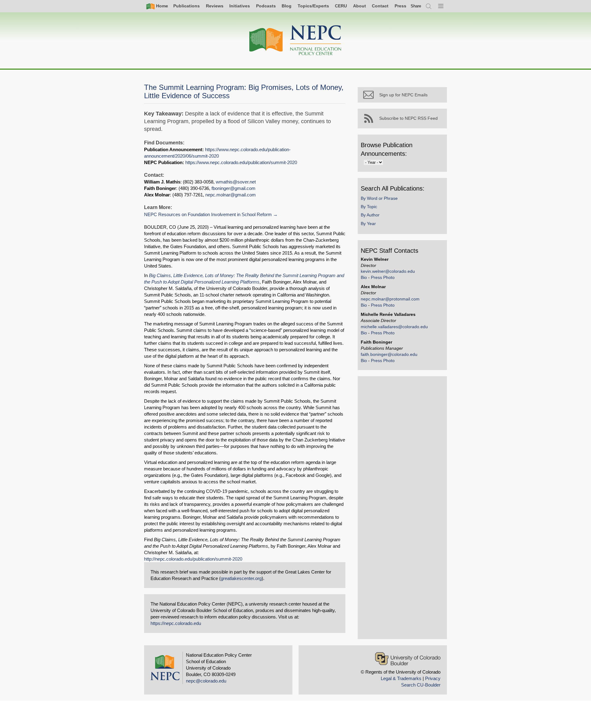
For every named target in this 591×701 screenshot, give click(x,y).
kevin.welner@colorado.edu (388, 271)
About (359, 5)
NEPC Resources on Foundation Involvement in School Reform (208, 214)
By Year (368, 223)
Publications (186, 5)
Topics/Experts (313, 5)
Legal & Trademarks (401, 678)
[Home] (295, 40)
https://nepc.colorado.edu (176, 623)
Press (400, 5)
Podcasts (266, 5)
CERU (341, 5)
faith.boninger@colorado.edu (389, 354)
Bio (364, 277)
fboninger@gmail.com (233, 188)
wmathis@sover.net (236, 181)
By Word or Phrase (379, 198)
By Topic (369, 206)
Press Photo (383, 277)
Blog (286, 5)
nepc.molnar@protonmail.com (390, 298)
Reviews (214, 5)
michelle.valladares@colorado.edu (394, 326)
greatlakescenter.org (241, 578)
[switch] (416, 6)
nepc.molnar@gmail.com (230, 194)
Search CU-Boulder (420, 684)
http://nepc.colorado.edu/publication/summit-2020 (193, 559)
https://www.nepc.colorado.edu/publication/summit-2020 (241, 162)
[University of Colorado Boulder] (407, 659)
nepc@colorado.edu (206, 680)
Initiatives (239, 5)
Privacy (432, 678)
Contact (380, 5)
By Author (370, 214)
